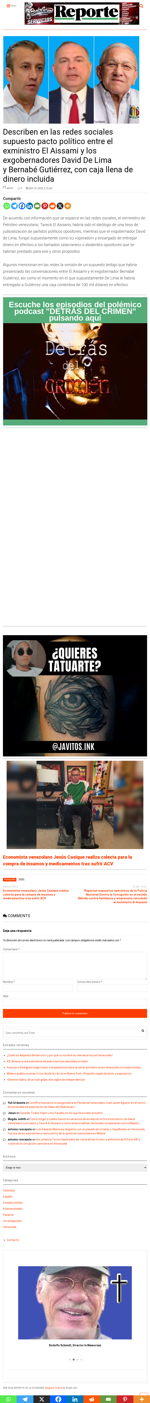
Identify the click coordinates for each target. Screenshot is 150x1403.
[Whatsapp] (6, 208)
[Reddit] (52, 208)
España (7, 1196)
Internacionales (12, 1208)
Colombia (9, 1190)
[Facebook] (22, 208)
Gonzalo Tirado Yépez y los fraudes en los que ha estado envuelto (61, 1113)
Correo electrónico (89, 981)
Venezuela (9, 1227)
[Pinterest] (44, 208)
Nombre (9, 981)
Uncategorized (12, 1220)
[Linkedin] (29, 208)
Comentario (11, 949)
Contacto (13, 1240)
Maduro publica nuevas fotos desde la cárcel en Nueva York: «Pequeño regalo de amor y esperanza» (69, 1073)
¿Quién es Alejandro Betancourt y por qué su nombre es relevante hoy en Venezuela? (60, 1055)
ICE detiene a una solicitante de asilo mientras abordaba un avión (47, 1061)
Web (5, 996)
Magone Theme (53, 1388)
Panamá (8, 1214)
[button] (69, 1360)
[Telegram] (14, 208)
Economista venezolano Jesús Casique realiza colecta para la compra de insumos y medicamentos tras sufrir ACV (36, 894)
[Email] (37, 208)
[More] (67, 208)
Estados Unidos (13, 1202)
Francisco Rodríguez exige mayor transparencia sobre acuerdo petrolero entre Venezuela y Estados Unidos (74, 1067)
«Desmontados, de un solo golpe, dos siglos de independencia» (46, 1079)
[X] (60, 208)
